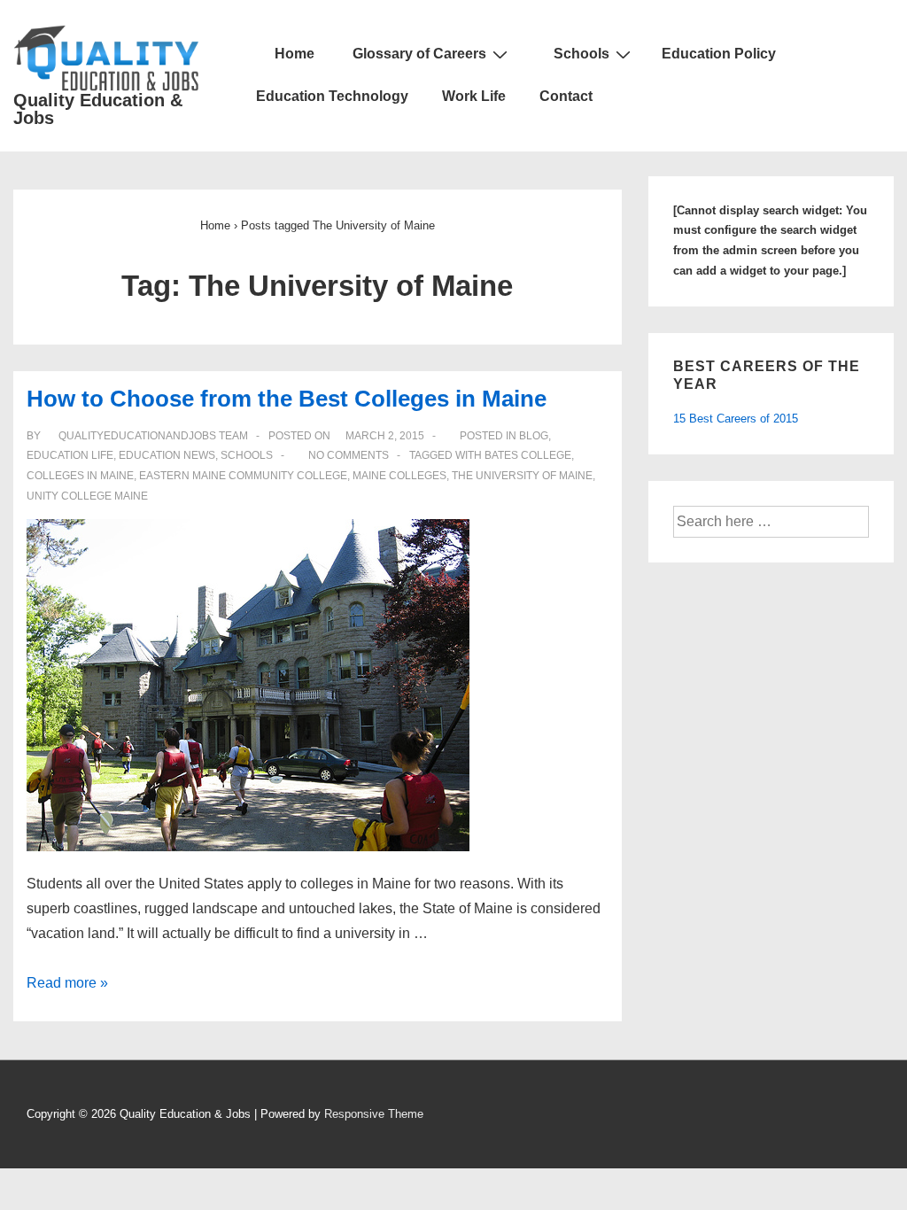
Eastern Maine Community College (243, 475)
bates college (528, 455)
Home (292, 53)
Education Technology (332, 96)
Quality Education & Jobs (97, 109)
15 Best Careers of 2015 (735, 418)
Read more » (67, 982)
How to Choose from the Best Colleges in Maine (287, 398)
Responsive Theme (373, 1114)
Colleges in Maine (80, 475)
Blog (533, 436)
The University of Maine (522, 475)
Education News (167, 455)
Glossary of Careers (419, 53)
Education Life (70, 455)
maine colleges (399, 475)
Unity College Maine (87, 496)
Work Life (474, 96)
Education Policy (719, 53)
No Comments (348, 455)
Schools (581, 53)
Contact (566, 96)
